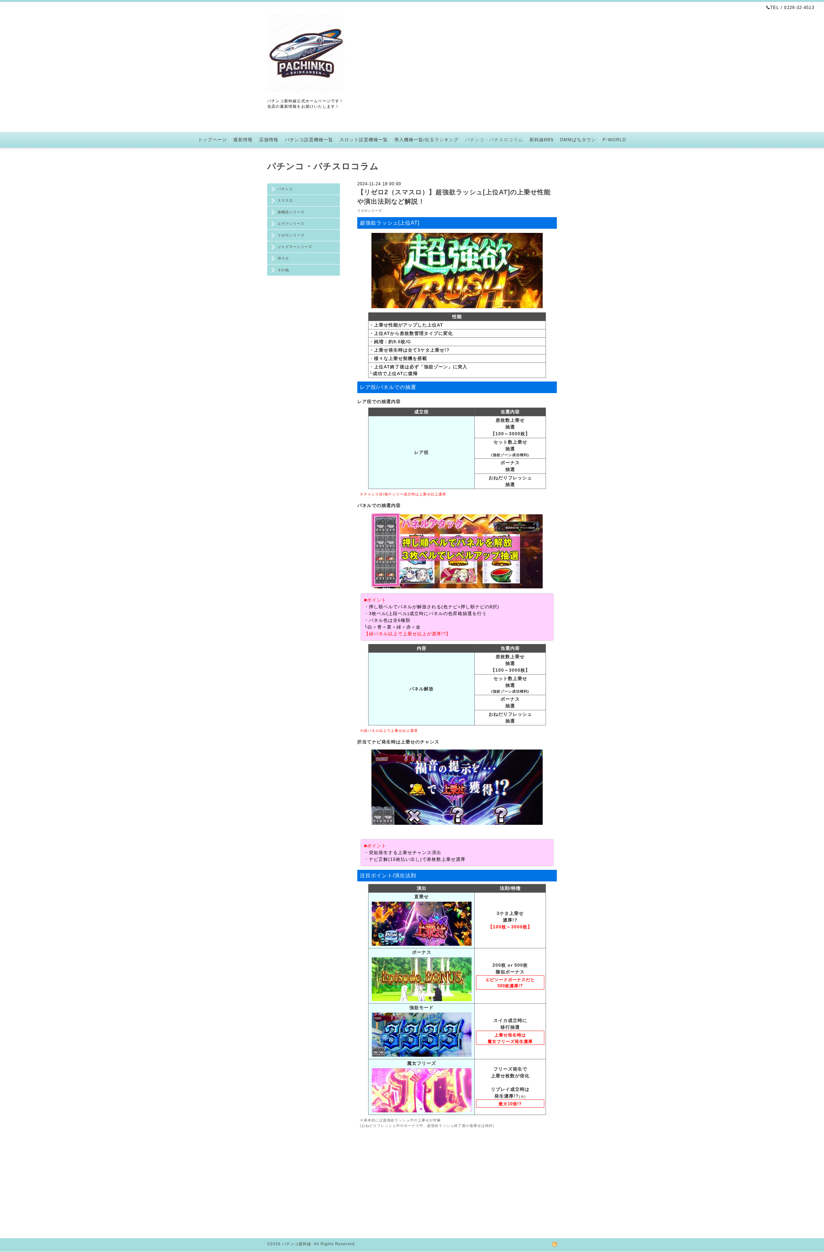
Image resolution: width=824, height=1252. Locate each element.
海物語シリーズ (290, 212)
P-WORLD (614, 139)
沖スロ (283, 258)
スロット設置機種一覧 (364, 139)
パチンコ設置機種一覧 (309, 139)
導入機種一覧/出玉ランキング (426, 139)
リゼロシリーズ (290, 235)
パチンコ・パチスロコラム (494, 139)
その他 (283, 270)
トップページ (212, 139)
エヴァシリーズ (290, 224)
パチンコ (285, 189)
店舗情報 (268, 139)
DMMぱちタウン (578, 139)
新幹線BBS (541, 139)
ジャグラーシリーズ (294, 247)
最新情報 (243, 139)
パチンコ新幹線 (296, 1244)
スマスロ (285, 200)
